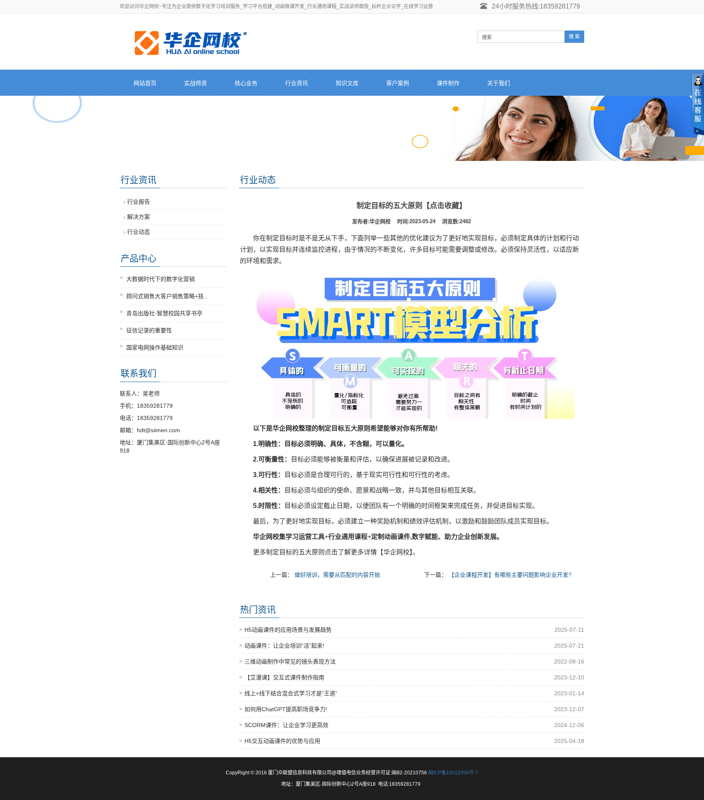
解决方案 (138, 216)
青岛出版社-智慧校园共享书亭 (164, 313)
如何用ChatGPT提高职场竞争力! (285, 709)
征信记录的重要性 (149, 330)
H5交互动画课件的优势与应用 (282, 741)
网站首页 (145, 83)
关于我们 (498, 83)
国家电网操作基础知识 (154, 347)
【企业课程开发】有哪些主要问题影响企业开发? (510, 574)
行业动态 (138, 232)
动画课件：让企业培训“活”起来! (284, 645)
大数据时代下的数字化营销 (160, 279)
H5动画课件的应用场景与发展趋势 (288, 629)
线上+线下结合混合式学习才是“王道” (290, 693)
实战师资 (195, 83)
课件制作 (448, 83)
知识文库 (347, 83)
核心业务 (246, 83)
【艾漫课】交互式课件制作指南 (284, 677)
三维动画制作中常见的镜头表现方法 (290, 661)
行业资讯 (296, 83)
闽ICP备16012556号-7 (453, 773)
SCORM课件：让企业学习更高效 (286, 725)
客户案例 (397, 83)
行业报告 (138, 201)
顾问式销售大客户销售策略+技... (167, 296)
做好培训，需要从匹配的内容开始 (337, 574)
